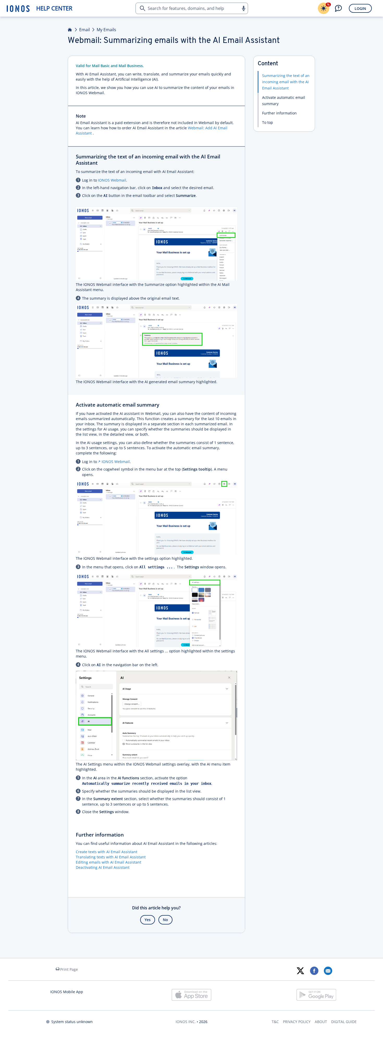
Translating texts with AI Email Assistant (111, 856)
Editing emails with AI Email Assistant (108, 862)
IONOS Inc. (186, 1021)
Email (84, 29)
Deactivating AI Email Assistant (102, 867)
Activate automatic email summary (283, 100)
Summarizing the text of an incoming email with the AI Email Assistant (286, 82)
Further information (279, 113)
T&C (275, 1021)
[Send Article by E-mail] (328, 971)
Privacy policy (297, 1021)
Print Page (69, 969)
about (321, 1021)
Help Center (54, 8)
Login (360, 8)
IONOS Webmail (116, 461)
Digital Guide (344, 1021)
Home (70, 29)
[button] (243, 8)
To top (267, 122)
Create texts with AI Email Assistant (106, 851)
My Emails (106, 29)
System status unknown (72, 1021)
